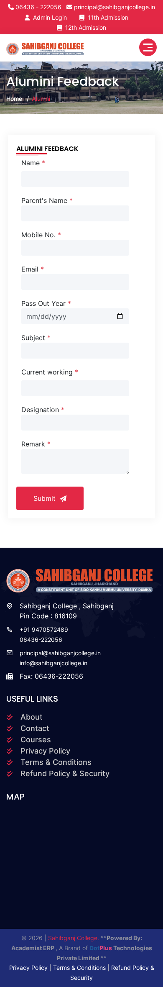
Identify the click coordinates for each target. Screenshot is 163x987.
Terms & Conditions (56, 762)
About (31, 717)
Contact (34, 728)
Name (33, 163)
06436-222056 (41, 639)
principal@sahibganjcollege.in (114, 6)
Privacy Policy (45, 750)
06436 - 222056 (38, 6)
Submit (45, 498)
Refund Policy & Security (65, 773)
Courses (35, 739)
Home (14, 98)
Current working (49, 372)
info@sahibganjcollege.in (53, 663)
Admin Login (48, 17)
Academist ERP (33, 947)
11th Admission (106, 17)
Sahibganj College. (74, 937)
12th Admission (84, 27)
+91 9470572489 (44, 629)
